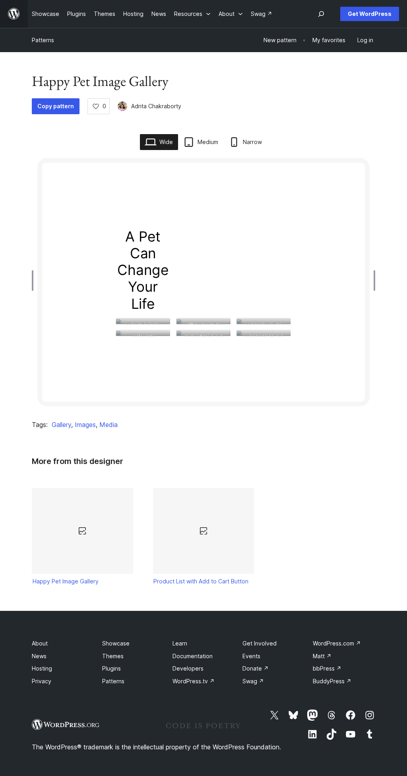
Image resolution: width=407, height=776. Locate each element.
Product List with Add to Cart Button (200, 581)
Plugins (111, 668)
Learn (179, 643)
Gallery (61, 425)
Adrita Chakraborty (156, 106)
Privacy (41, 681)
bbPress (327, 668)
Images (85, 425)
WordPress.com (337, 643)
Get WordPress (369, 13)
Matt (322, 656)
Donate (255, 668)
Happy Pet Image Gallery (66, 581)
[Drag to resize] (34, 280)
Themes (113, 656)
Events (251, 656)
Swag (253, 681)
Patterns (43, 40)
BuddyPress (332, 681)
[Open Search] (321, 14)
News (39, 656)
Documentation (192, 656)
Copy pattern (55, 106)
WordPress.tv (193, 681)
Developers (188, 668)
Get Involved (259, 643)
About (40, 643)
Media (108, 425)
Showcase (116, 643)
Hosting (42, 668)
